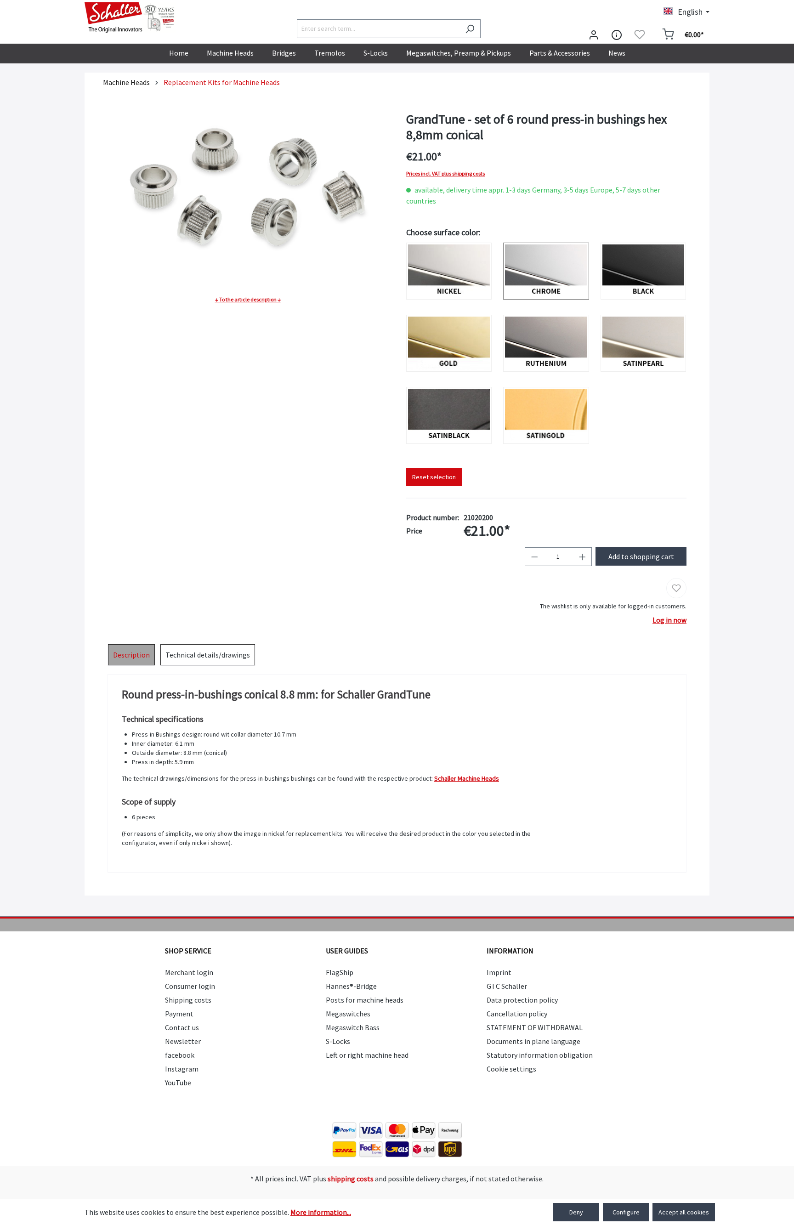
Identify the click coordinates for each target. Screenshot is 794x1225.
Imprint (499, 972)
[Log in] (593, 34)
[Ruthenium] (546, 343)
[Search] (470, 28)
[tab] (131, 654)
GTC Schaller (507, 986)
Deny (576, 1212)
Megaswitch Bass (353, 1027)
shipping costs (351, 1178)
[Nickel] (449, 271)
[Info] (616, 34)
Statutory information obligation (540, 1055)
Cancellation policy (517, 1013)
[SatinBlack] (449, 415)
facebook (179, 1055)
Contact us (182, 1027)
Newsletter (183, 1041)
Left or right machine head (367, 1055)
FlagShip (339, 972)
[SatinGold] (546, 415)
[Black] (643, 271)
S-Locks (338, 1041)
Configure (626, 1212)
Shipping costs (188, 999)
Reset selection (434, 477)
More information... (320, 1212)
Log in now (669, 619)
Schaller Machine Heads (466, 778)
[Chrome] (546, 271)
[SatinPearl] (643, 343)
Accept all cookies (683, 1212)
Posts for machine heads (364, 999)
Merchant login (189, 972)
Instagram (181, 1068)
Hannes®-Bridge (351, 986)
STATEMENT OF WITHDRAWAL (535, 1027)
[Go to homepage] (130, 17)
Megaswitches (348, 1013)
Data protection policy (522, 999)
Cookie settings (511, 1068)
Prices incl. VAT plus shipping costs (445, 173)
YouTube (178, 1082)
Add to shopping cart (641, 556)
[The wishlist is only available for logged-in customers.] (639, 34)
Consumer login (190, 986)
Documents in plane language (533, 1041)
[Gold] (449, 343)
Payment (179, 1013)
